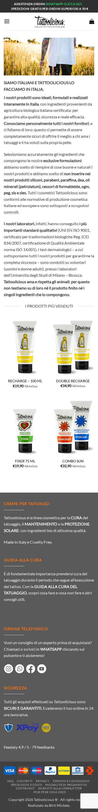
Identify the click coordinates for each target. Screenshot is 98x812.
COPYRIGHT (25, 788)
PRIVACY (42, 781)
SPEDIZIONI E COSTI (26, 785)
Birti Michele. (59, 805)
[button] (7, 21)
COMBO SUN (73, 461)
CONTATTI (25, 781)
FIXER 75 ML (25, 461)
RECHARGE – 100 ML (25, 381)
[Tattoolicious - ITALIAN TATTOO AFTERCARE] (49, 21)
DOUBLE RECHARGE (73, 381)
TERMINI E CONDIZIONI (71, 781)
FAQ (10, 781)
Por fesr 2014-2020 (49, 792)
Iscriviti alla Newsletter (60, 788)
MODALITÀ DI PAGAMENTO (66, 785)
